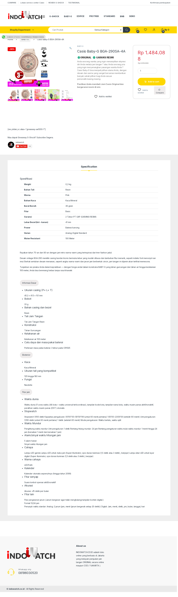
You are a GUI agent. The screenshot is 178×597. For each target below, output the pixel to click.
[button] (70, 48)
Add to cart (153, 81)
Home (10, 39)
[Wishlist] (145, 29)
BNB (122, 16)
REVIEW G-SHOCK (56, 3)
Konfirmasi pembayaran (160, 3)
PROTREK (94, 16)
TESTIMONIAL (74, 3)
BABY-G (68, 16)
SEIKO (132, 16)
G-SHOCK (54, 16)
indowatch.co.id (16, 589)
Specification (89, 166)
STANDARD (109, 16)
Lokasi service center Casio (32, 3)
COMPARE (12, 3)
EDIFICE (80, 16)
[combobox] (70, 30)
